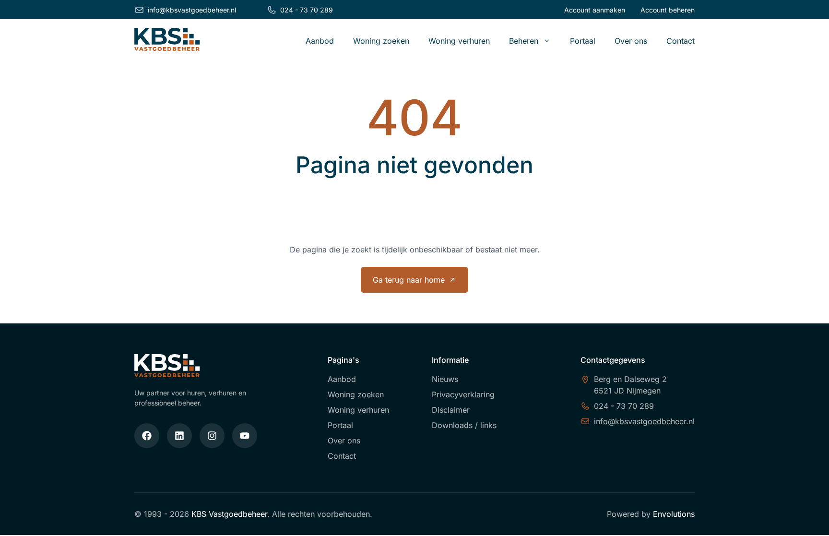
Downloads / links (464, 425)
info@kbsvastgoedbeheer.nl (192, 10)
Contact (680, 41)
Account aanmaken (594, 10)
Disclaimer (451, 410)
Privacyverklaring (463, 394)
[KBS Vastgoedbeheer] (167, 41)
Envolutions (674, 514)
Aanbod (320, 41)
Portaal (582, 41)
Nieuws (445, 379)
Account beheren (667, 10)
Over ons (631, 41)
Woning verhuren (459, 41)
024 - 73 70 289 (306, 10)
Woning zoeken (381, 41)
